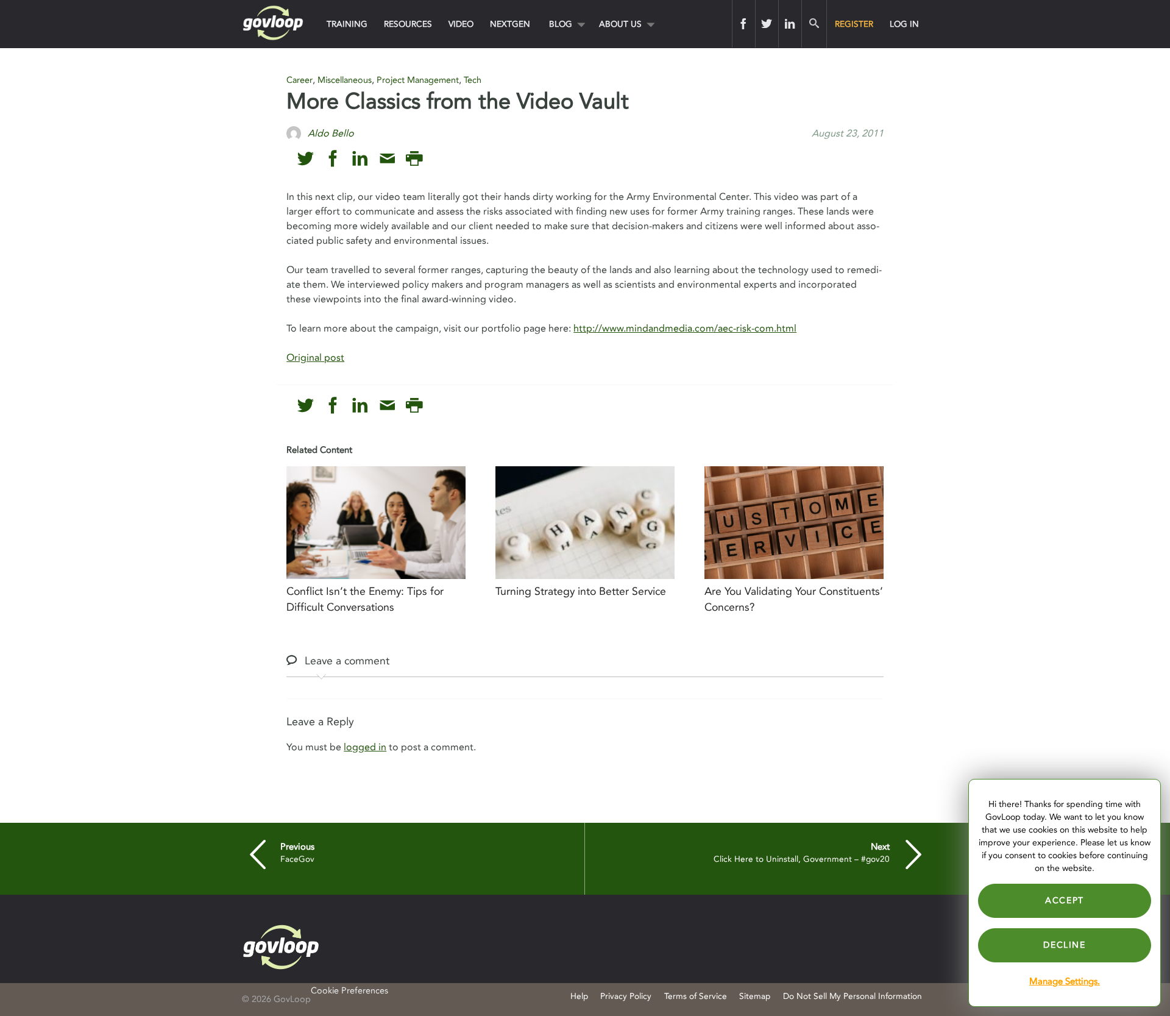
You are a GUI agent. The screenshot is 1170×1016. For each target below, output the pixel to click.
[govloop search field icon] (813, 24)
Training (347, 24)
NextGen (510, 24)
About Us (620, 24)
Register (854, 24)
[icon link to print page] (414, 159)
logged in (365, 747)
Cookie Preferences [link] (349, 990)
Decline (1064, 945)
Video (460, 24)
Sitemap (754, 996)
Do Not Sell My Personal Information (852, 996)
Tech (472, 80)
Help (579, 996)
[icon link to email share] (387, 159)
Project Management (418, 80)
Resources (408, 24)
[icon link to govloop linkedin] (360, 159)
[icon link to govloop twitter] (305, 159)
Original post (315, 357)
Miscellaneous (344, 80)
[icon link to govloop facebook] (333, 159)
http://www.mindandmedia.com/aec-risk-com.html (684, 328)
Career (299, 80)
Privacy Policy (625, 996)
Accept (1064, 900)
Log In (904, 24)
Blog (560, 24)
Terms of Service (695, 996)
